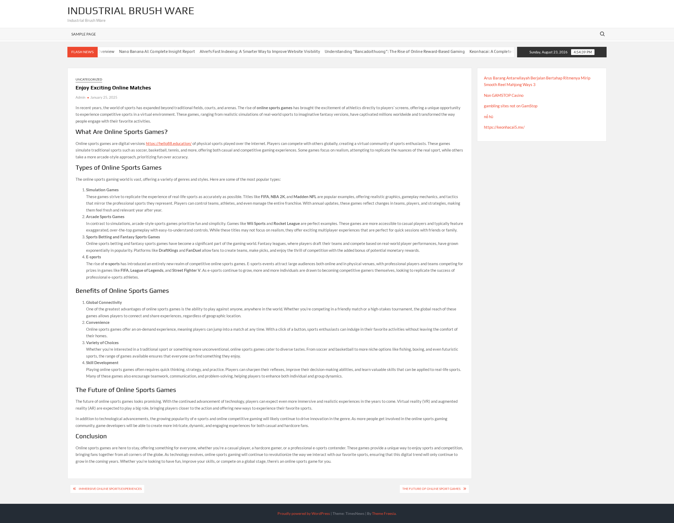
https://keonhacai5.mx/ (504, 127)
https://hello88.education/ (169, 143)
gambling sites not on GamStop (510, 105)
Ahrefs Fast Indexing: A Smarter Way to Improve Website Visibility (247, 51)
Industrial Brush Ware (130, 10)
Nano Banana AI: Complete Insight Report (144, 51)
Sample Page (83, 34)
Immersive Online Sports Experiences (110, 489)
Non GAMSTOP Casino (503, 95)
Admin (80, 97)
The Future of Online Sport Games (431, 489)
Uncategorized (89, 79)
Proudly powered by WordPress (303, 513)
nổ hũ (488, 116)
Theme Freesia (384, 513)
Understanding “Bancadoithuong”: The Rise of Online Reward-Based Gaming (382, 51)
